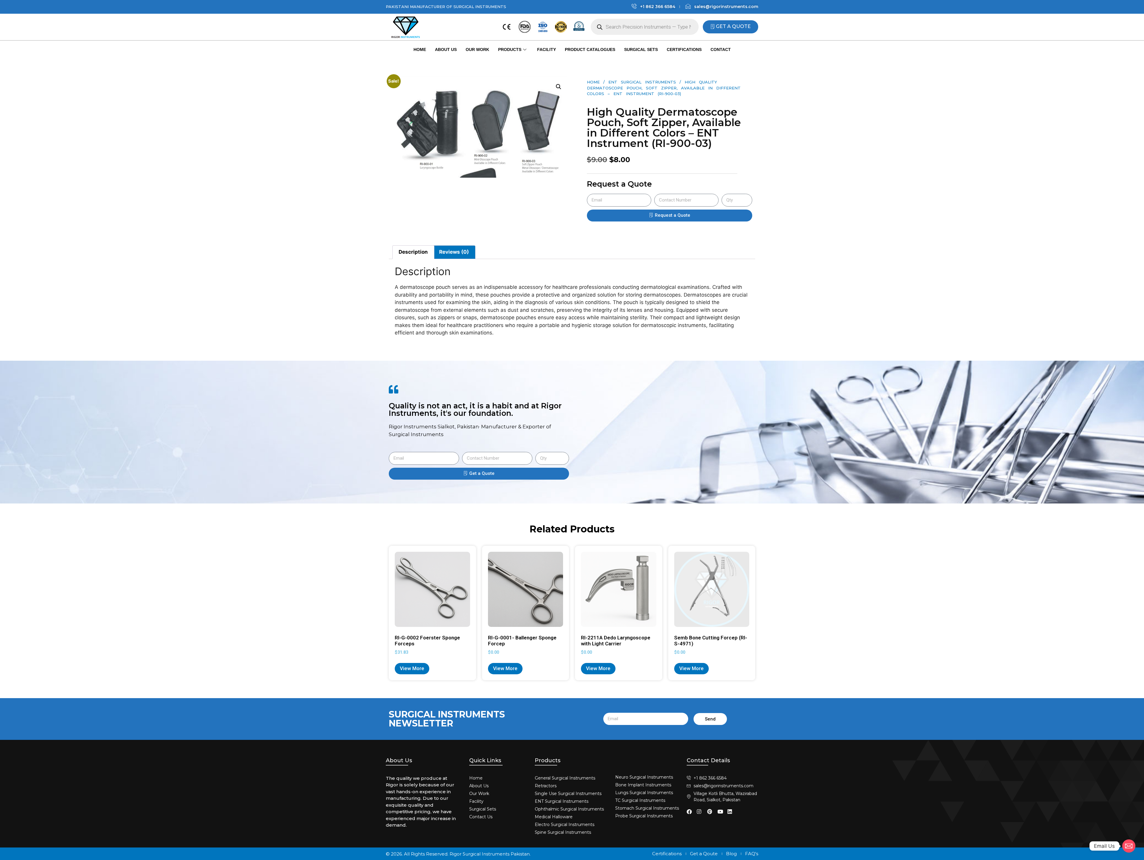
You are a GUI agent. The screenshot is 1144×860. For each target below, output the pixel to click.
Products (509, 49)
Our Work (477, 49)
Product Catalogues (590, 49)
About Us (446, 49)
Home (420, 49)
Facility (546, 49)
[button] (558, 86)
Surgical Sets (641, 49)
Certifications (684, 49)
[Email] (1128, 846)
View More (412, 668)
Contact (721, 49)
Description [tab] (413, 252)
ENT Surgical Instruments (642, 82)
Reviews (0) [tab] (454, 252)
